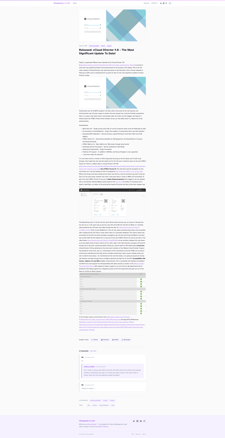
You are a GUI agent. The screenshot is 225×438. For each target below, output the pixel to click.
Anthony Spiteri (89, 367)
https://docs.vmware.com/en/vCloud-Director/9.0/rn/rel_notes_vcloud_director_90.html (107, 65)
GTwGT (154, 3)
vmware (109, 46)
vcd (89, 405)
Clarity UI (119, 182)
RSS (132, 434)
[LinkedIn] (163, 3)
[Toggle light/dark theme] (169, 3)
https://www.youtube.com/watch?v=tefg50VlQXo (102, 240)
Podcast (146, 3)
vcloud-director (103, 405)
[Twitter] (161, 3)
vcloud (103, 46)
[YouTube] (140, 421)
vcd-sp (95, 405)
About (75, 3)
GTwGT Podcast (103, 426)
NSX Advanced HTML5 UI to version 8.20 (129, 171)
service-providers (94, 46)
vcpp (112, 405)
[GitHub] (166, 3)
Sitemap (138, 434)
